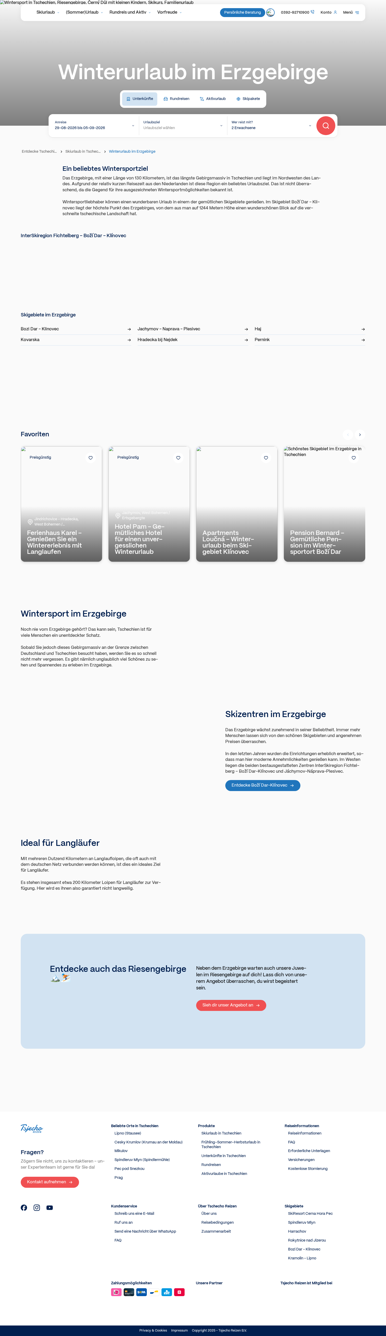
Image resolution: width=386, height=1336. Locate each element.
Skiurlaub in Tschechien (83, 151)
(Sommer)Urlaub (82, 12)
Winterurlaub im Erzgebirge (132, 151)
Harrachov (297, 1231)
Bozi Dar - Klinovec (40, 329)
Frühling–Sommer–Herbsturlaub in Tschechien (230, 1145)
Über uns (209, 1214)
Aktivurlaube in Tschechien (224, 1174)
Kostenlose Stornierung (308, 1169)
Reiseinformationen (304, 1133)
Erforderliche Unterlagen (309, 1151)
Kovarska (30, 340)
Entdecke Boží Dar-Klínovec (259, 785)
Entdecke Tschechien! (40, 151)
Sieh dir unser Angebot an (227, 1005)
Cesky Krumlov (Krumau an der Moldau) (148, 1142)
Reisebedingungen (217, 1222)
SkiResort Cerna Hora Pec (310, 1214)
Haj (258, 329)
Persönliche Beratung (242, 12)
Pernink (262, 340)
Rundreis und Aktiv (127, 12)
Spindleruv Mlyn (301, 1222)
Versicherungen (301, 1160)
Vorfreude (167, 12)
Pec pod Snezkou (129, 1169)
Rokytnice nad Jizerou (307, 1240)
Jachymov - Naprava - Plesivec (169, 329)
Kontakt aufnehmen (46, 1182)
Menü (348, 12)
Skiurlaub (45, 12)
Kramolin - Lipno (302, 1258)
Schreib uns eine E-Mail (134, 1214)
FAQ (291, 1142)
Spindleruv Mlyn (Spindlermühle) (142, 1160)
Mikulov (121, 1151)
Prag (118, 1178)
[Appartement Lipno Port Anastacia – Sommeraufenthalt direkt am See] (24, 1210)
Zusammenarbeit (216, 1231)
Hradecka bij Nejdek (158, 340)
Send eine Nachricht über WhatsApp (145, 1231)
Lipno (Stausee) (127, 1133)
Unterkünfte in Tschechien (223, 1156)
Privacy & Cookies (153, 1330)
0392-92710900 (295, 12)
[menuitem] (48, 12)
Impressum (179, 1330)
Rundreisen (211, 1165)
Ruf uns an (123, 1222)
